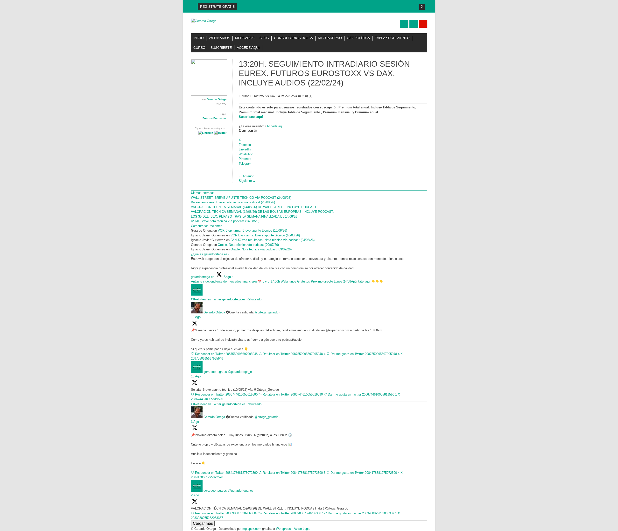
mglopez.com (251, 529)
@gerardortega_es (240, 372)
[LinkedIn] (205, 132)
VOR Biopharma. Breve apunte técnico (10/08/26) (252, 230)
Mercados (244, 38)
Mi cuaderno (330, 38)
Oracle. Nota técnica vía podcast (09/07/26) (249, 245)
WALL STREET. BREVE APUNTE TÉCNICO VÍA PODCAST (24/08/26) (241, 197)
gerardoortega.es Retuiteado (241, 299)
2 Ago (195, 495)
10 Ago (196, 376)
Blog (264, 38)
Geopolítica (358, 38)
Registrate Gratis (217, 6)
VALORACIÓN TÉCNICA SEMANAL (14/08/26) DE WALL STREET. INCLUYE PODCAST (253, 207)
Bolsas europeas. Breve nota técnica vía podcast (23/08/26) (233, 202)
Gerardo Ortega (216, 99)
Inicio (198, 38)
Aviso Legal (302, 529)
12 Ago (196, 317)
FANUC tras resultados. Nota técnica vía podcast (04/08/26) (273, 240)
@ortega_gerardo (266, 312)
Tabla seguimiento (392, 38)
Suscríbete (221, 48)
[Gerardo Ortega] (203, 21)
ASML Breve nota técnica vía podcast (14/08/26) (225, 221)
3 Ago (195, 422)
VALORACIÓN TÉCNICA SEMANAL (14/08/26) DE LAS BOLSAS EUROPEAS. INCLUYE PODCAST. (262, 211)
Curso (199, 48)
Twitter (404, 24)
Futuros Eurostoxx (214, 118)
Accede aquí (248, 48)
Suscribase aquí (251, 117)
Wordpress (283, 529)
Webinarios (219, 38)
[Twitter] (220, 132)
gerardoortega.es (215, 372)
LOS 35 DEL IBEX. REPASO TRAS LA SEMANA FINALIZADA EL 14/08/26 (244, 216)
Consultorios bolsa (293, 38)
